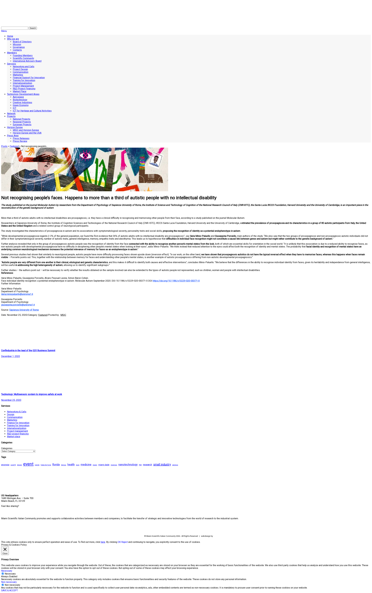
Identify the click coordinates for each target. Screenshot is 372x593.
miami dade (103, 465)
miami (95, 465)
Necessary (10, 573)
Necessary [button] (6, 570)
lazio (77, 465)
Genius (63, 465)
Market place (13, 436)
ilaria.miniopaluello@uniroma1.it (17, 294)
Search (33, 28)
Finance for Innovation (18, 422)
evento (37, 465)
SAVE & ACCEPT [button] (9, 590)
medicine (86, 464)
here (103, 542)
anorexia (5, 465)
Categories (6, 448)
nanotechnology (128, 464)
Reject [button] (124, 542)
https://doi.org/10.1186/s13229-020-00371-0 (176, 280)
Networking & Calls (16, 411)
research (147, 464)
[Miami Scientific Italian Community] (8, 16)
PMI (140, 465)
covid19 (13, 465)
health (71, 464)
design (19, 465)
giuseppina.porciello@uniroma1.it (18, 304)
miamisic (114, 465)
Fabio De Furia (46, 465)
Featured (14, 146)
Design (10, 414)
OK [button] (119, 542)
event (28, 464)
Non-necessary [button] (9, 582)
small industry (162, 464)
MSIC (63, 315)
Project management (17, 431)
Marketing (12, 420)
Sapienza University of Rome (24, 309)
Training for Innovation (18, 425)
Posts (4, 146)
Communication (15, 417)
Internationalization (16, 428)
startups (175, 465)
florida (56, 464)
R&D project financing (18, 433)
